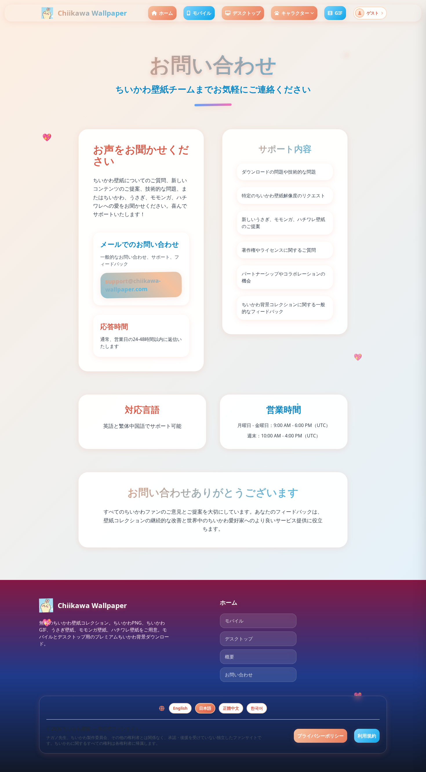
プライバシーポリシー (320, 736)
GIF (339, 13)
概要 (229, 657)
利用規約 (367, 736)
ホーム (166, 13)
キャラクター (295, 13)
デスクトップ (247, 13)
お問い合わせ (239, 674)
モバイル (202, 13)
